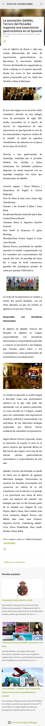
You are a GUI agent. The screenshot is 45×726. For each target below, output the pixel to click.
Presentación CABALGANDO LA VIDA (17, 600)
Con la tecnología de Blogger (24, 722)
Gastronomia (9, 543)
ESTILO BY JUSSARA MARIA (20, 4)
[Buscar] (41, 4)
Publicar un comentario (14, 562)
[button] (4, 41)
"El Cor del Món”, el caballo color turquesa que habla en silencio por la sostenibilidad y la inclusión (21, 692)
